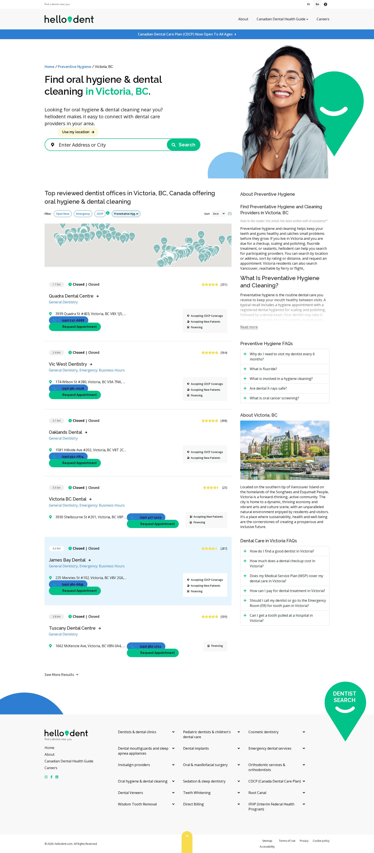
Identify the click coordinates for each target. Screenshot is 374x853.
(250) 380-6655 (72, 584)
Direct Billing (193, 804)
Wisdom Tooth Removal (137, 804)
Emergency (83, 214)
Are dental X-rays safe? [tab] (268, 388)
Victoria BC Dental (67, 499)
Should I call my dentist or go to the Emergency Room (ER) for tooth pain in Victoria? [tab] (288, 603)
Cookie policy (321, 841)
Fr (308, 4)
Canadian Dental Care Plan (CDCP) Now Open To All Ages (185, 34)
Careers (323, 19)
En (317, 4)
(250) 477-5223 (150, 517)
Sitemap (267, 841)
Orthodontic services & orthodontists (266, 767)
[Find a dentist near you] (57, 4)
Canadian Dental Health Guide (281, 19)
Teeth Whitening (197, 792)
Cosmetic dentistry (263, 732)
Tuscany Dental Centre (72, 628)
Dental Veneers (130, 792)
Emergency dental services (269, 748)
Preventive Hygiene (74, 67)
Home (49, 67)
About (243, 19)
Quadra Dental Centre (71, 296)
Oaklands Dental (65, 432)
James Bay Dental (67, 560)
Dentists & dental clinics (137, 732)
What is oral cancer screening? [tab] (274, 398)
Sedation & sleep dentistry (204, 781)
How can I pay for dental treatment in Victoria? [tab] (287, 590)
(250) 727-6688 (73, 320)
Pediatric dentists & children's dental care (207, 734)
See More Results (59, 675)
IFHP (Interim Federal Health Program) (271, 806)
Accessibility (267, 846)
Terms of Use (287, 841)
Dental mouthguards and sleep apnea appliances (143, 751)
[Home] (69, 19)
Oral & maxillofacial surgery (205, 764)
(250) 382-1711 (150, 646)
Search (186, 144)
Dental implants (196, 748)
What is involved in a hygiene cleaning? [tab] (281, 378)
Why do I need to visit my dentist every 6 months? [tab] (282, 357)
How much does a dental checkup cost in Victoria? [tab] (282, 563)
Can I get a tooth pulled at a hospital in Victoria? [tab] (281, 618)
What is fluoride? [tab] (263, 368)
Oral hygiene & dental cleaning (143, 781)
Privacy (304, 841)
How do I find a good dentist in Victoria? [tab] (282, 551)
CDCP (100, 214)
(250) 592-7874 (73, 456)
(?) (230, 213)
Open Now (62, 214)
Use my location (75, 132)
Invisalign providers (134, 764)
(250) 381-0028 (73, 388)
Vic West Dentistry (68, 364)
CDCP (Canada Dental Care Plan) (274, 781)
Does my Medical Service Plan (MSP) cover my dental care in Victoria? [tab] (286, 578)
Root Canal (257, 792)
